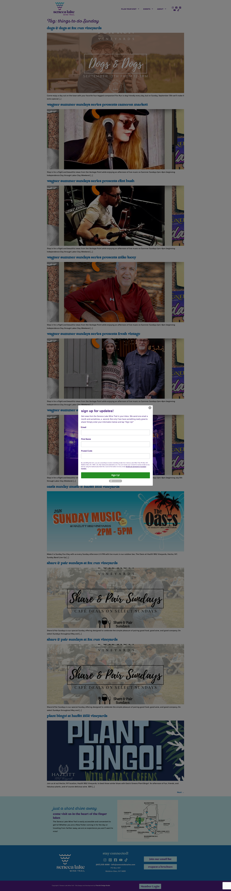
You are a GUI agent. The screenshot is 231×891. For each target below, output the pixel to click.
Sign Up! (115, 475)
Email (83, 427)
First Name (86, 439)
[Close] (150, 407)
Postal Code (86, 451)
